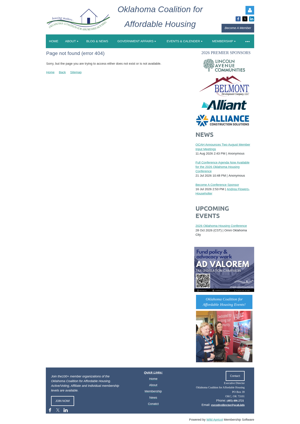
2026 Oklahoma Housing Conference (221, 226)
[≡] (247, 41)
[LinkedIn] (251, 18)
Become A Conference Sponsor (217, 185)
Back (62, 72)
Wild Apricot (214, 419)
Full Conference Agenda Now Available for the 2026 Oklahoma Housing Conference (222, 167)
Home (50, 72)
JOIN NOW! (62, 400)
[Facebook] (238, 18)
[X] (244, 18)
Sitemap (76, 72)
